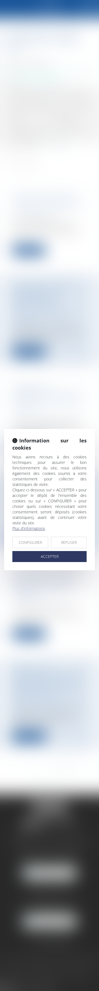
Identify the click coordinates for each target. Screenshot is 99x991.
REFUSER (69, 542)
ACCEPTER (50, 556)
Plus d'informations (28, 528)
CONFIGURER (30, 542)
